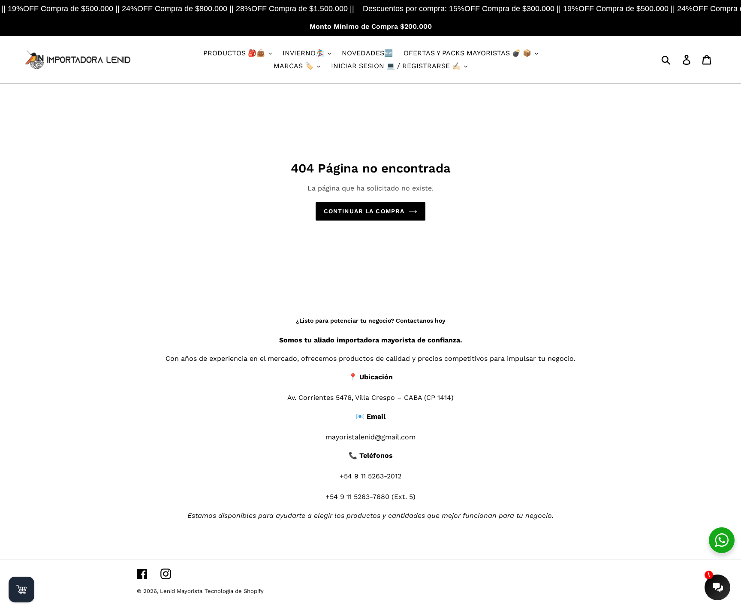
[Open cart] (21, 589)
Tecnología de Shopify (234, 591)
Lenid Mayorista (181, 591)
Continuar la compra (364, 211)
